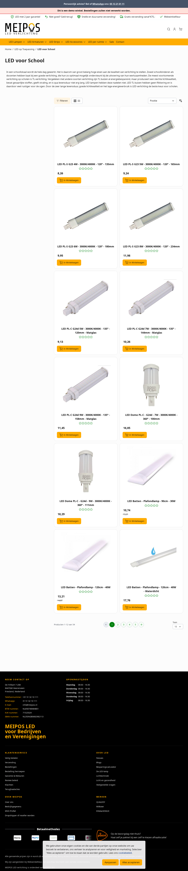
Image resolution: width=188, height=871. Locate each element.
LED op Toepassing (24, 49)
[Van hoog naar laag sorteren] (180, 101)
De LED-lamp (102, 771)
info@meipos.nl (30, 705)
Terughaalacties (12, 789)
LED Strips (54, 41)
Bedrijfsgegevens (13, 806)
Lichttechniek (102, 776)
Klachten (9, 784)
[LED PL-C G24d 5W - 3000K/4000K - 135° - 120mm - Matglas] (86, 299)
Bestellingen (11, 767)
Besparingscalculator (106, 767)
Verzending (10, 762)
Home (8, 49)
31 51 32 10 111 (30, 701)
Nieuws (99, 758)
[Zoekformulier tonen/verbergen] (168, 29)
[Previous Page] (106, 624)
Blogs (98, 762)
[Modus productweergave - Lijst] (79, 100)
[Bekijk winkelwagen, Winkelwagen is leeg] (180, 29)
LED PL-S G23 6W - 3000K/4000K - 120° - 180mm (85, 246)
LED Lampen (15, 41)
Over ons (9, 802)
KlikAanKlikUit (102, 811)
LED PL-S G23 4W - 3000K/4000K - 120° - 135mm (85, 164)
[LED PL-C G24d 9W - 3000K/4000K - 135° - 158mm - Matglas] (86, 385)
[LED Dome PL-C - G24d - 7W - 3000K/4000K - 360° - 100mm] (151, 385)
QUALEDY (100, 802)
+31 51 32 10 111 (30, 697)
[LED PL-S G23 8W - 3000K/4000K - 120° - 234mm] (151, 216)
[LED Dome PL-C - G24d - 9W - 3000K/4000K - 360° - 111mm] (86, 471)
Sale (112, 41)
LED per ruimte (96, 41)
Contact (120, 41)
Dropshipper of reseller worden (20, 815)
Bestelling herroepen (15, 771)
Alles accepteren (131, 862)
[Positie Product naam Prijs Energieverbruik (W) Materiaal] (162, 101)
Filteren (64, 100)
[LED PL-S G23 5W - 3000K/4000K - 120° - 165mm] (151, 134)
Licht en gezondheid (105, 780)
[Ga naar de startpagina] (22, 29)
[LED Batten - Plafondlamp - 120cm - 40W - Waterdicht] (151, 557)
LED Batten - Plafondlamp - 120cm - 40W (85, 587)
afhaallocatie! (159, 837)
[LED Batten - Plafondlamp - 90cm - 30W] (151, 471)
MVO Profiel (10, 811)
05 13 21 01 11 (117, 3)
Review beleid (11, 780)
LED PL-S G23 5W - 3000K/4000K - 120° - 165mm (151, 164)
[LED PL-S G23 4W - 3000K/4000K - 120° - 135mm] (86, 134)
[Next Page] (141, 624)
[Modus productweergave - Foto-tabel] (75, 100)
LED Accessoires (74, 41)
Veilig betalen (11, 758)
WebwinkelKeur (34, 862)
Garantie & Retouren (14, 776)
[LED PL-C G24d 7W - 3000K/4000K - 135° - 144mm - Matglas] (151, 299)
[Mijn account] (174, 29)
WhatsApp (98, 3)
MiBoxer (100, 806)
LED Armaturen (36, 41)
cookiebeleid (125, 852)
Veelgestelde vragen (105, 784)
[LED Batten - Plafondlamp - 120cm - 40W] (86, 557)
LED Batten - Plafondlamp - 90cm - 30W (151, 501)
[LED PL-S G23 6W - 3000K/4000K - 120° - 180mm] (86, 216)
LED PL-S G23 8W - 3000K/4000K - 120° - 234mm (151, 246)
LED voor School (46, 49)
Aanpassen (110, 862)
